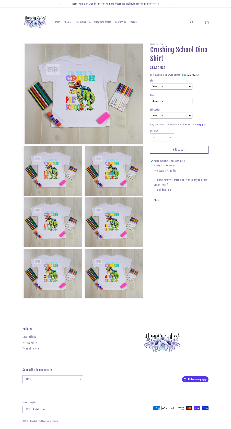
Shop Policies (29, 337)
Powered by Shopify (50, 421)
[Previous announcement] (60, 3)
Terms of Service (30, 348)
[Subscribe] (79, 379)
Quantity (154, 130)
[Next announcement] (170, 3)
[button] (83, 22)
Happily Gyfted (36, 421)
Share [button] (157, 200)
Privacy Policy (29, 342)
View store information (165, 170)
